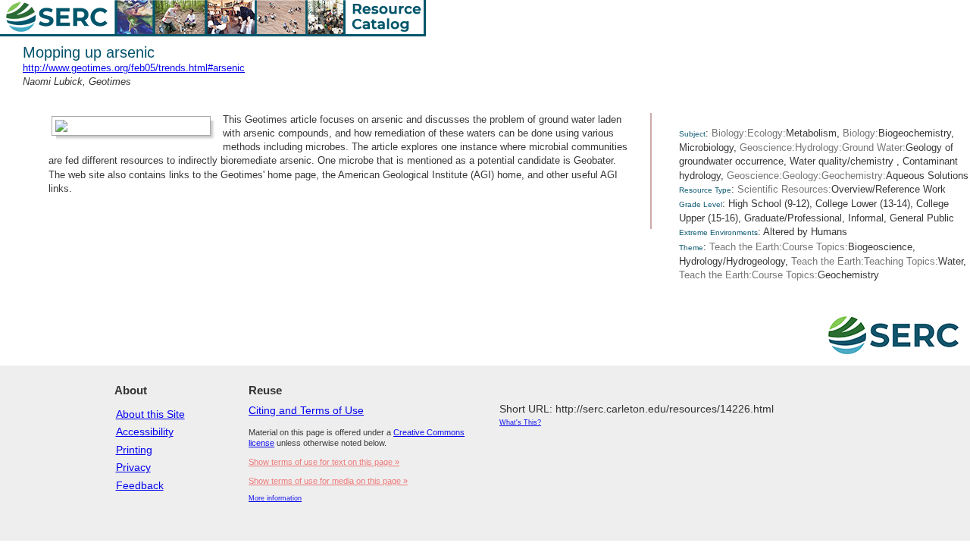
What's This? (520, 422)
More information (275, 498)
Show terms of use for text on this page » (324, 461)
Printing (134, 450)
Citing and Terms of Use (306, 410)
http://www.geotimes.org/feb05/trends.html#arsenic (134, 68)
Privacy (133, 467)
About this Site (150, 414)
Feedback (140, 485)
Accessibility (145, 431)
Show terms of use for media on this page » (328, 480)
